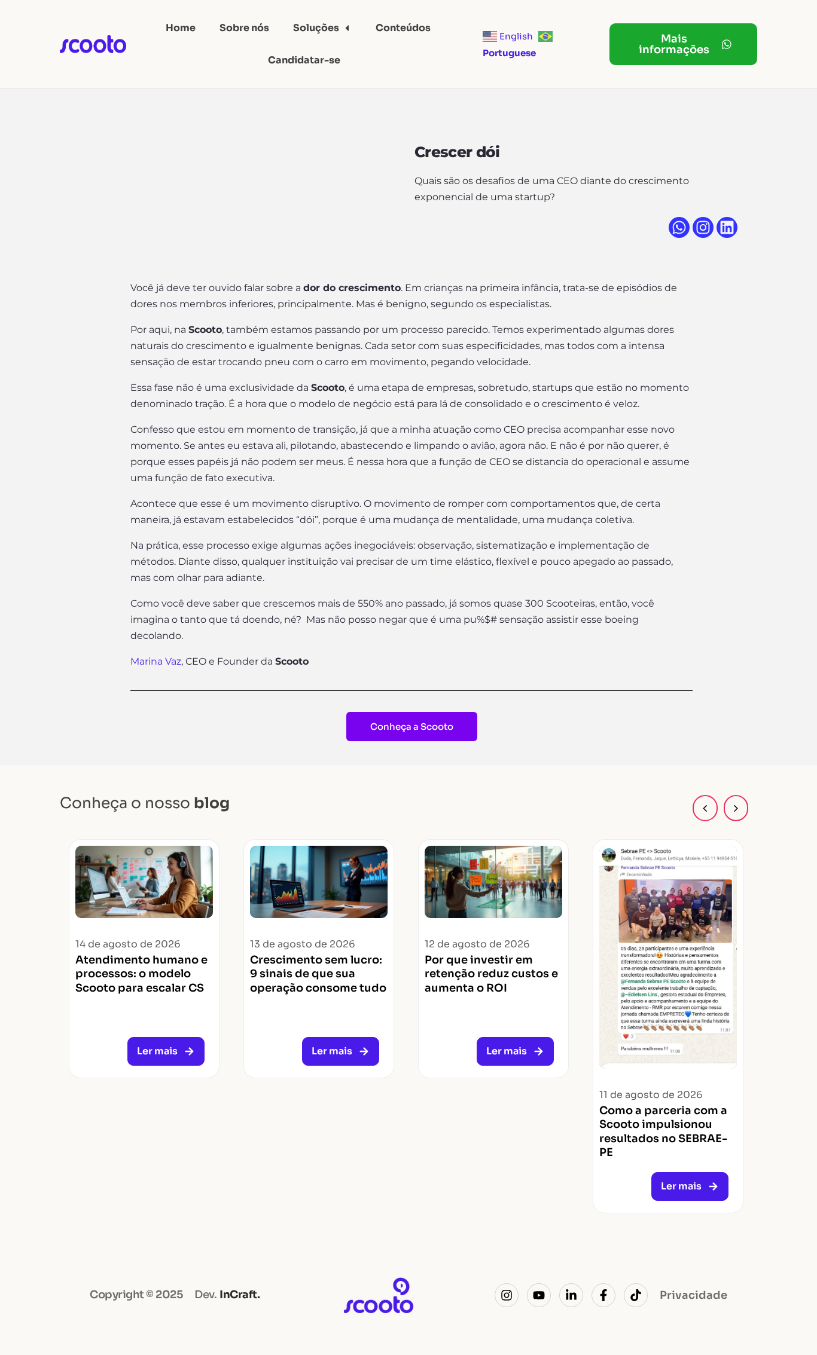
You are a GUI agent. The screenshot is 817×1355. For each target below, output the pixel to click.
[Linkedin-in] (571, 1295)
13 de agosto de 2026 (302, 944)
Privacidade (693, 1295)
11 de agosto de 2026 (651, 1095)
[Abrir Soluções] (347, 28)
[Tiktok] (636, 1295)
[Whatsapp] (679, 227)
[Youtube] (539, 1295)
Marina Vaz (155, 661)
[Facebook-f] (603, 1295)
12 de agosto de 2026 (477, 944)
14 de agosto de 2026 (128, 944)
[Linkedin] (727, 227)
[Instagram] (703, 227)
